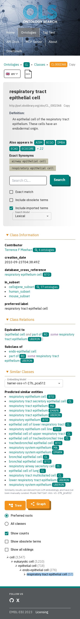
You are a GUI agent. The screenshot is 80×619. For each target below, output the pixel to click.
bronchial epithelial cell (28, 457)
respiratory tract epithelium (31, 406)
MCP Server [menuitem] (34, 42)
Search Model (22, 212)
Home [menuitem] (10, 32)
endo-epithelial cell (22, 351)
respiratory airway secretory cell (34, 466)
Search (59, 179)
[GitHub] (11, 600)
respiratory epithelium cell (23, 274)
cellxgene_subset (21, 287)
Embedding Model (16, 379)
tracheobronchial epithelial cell (35, 443)
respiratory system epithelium (33, 447)
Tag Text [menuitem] (49, 32)
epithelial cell (15, 334)
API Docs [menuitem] (12, 42)
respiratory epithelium (28, 420)
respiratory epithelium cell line (34, 429)
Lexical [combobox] (20, 216)
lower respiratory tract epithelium (39, 480)
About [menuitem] (53, 42)
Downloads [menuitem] (14, 51)
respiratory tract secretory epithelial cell (40, 401)
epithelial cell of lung (26, 471)
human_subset (19, 291)
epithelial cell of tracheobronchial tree (39, 438)
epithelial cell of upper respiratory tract (39, 434)
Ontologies (11, 64)
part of (37, 334)
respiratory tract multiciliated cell (35, 475)
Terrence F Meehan (18, 250)
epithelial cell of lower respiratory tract (39, 424)
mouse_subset (19, 296)
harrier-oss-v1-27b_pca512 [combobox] (26, 383)
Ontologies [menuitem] (28, 32)
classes (39, 64)
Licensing (42, 612)
